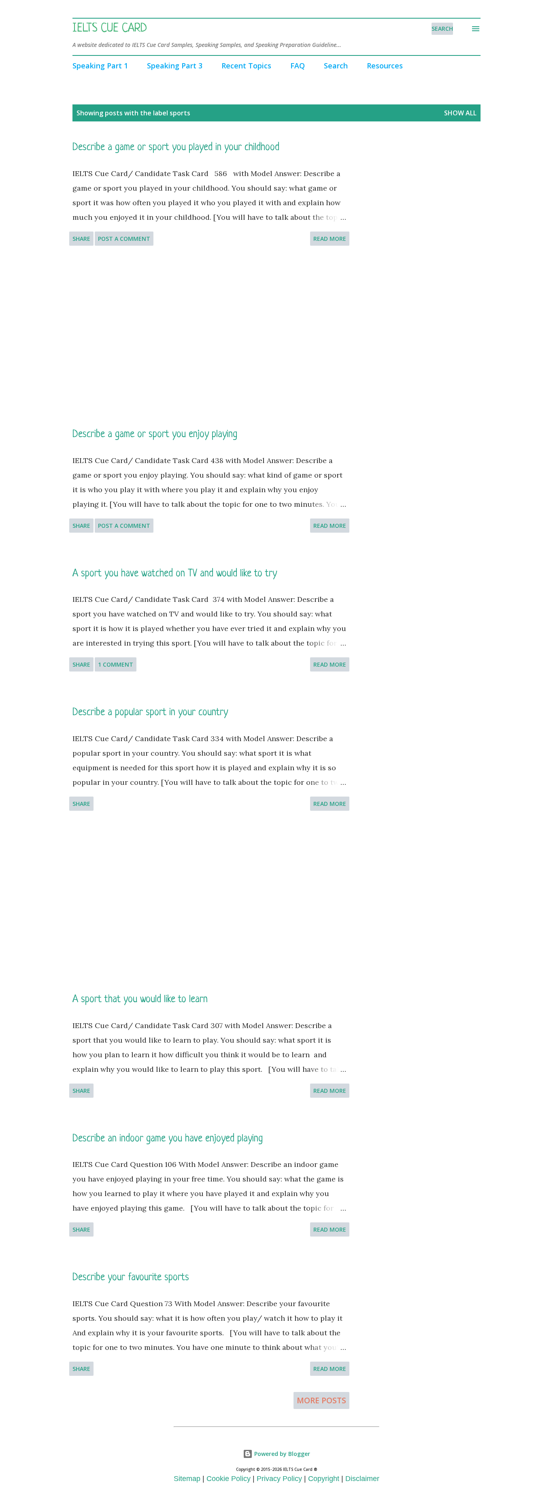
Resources (385, 65)
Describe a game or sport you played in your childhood (175, 147)
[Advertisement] (209, 336)
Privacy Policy (279, 1479)
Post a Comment (124, 238)
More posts (321, 1400)
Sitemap (187, 1479)
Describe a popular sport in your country (150, 712)
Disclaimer (362, 1479)
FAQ (297, 65)
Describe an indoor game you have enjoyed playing (167, 1138)
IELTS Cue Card (109, 28)
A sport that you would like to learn (140, 999)
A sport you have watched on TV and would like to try (174, 573)
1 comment (115, 664)
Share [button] (81, 238)
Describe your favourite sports (130, 1277)
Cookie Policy (228, 1479)
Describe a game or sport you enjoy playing (154, 434)
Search (336, 65)
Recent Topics (246, 65)
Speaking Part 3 (174, 65)
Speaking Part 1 (100, 65)
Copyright (323, 1479)
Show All (460, 112)
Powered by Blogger (281, 1454)
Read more (329, 238)
